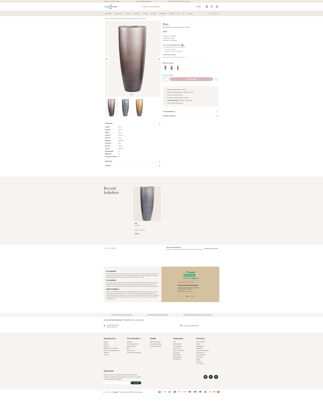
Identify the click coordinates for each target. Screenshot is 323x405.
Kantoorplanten (177, 346)
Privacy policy (131, 350)
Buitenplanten (177, 344)
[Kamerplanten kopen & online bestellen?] (111, 7)
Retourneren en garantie (111, 348)
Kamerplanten (177, 357)
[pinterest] (216, 377)
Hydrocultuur (177, 348)
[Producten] (206, 6)
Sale (174, 342)
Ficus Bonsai (200, 363)
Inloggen (129, 342)
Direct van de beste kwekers (112, 1)
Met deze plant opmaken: (169, 54)
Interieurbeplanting (155, 344)
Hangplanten (200, 346)
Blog (128, 348)
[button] (131, 94)
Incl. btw (210, 13)
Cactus (198, 359)
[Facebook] (211, 377)
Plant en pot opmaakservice (112, 350)
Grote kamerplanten (179, 350)
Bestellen (106, 353)
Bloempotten (113, 19)
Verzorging (176, 353)
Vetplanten (199, 348)
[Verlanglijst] (212, 6)
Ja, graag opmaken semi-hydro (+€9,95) (174, 47)
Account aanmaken (132, 344)
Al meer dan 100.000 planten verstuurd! (179, 1)
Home (107, 19)
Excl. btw (217, 13)
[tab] (115, 351)
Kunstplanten (177, 359)
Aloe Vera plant (200, 355)
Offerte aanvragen (155, 342)
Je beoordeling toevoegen (211, 248)
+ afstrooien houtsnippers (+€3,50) (173, 51)
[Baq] (147, 203)
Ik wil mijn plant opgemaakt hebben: (172, 45)
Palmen (198, 344)
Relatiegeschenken (155, 346)
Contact (106, 342)
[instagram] (205, 377)
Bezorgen (106, 346)
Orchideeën (199, 357)
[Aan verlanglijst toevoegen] (216, 79)
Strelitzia (198, 361)
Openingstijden (131, 346)
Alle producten (200, 342)
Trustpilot (115, 392)
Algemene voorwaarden (134, 353)
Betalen (106, 344)
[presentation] (107, 59)
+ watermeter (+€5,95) (170, 49)
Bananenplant (200, 353)
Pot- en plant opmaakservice (144, 1)
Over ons (106, 355)
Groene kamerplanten (202, 350)
